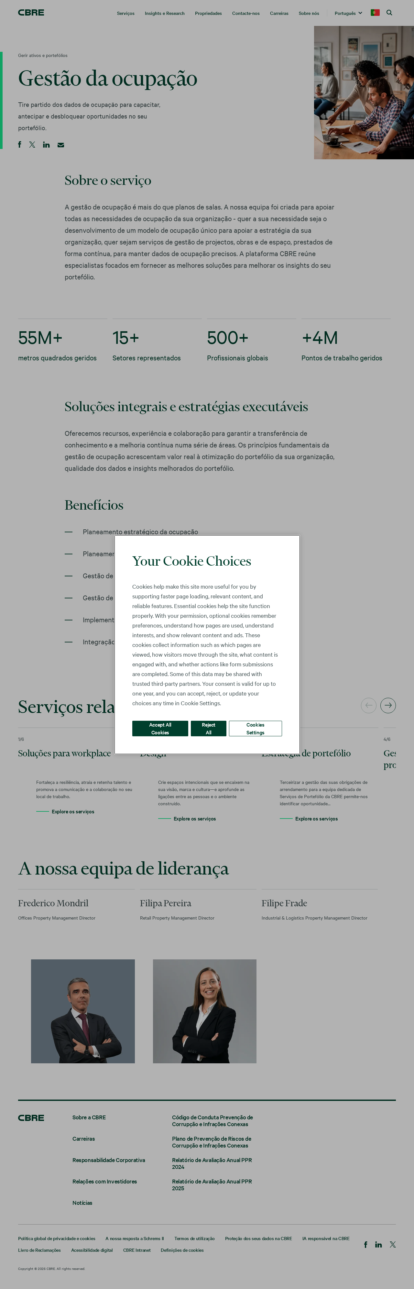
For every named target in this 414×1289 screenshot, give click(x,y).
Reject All (208, 728)
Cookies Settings (255, 728)
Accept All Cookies (160, 728)
